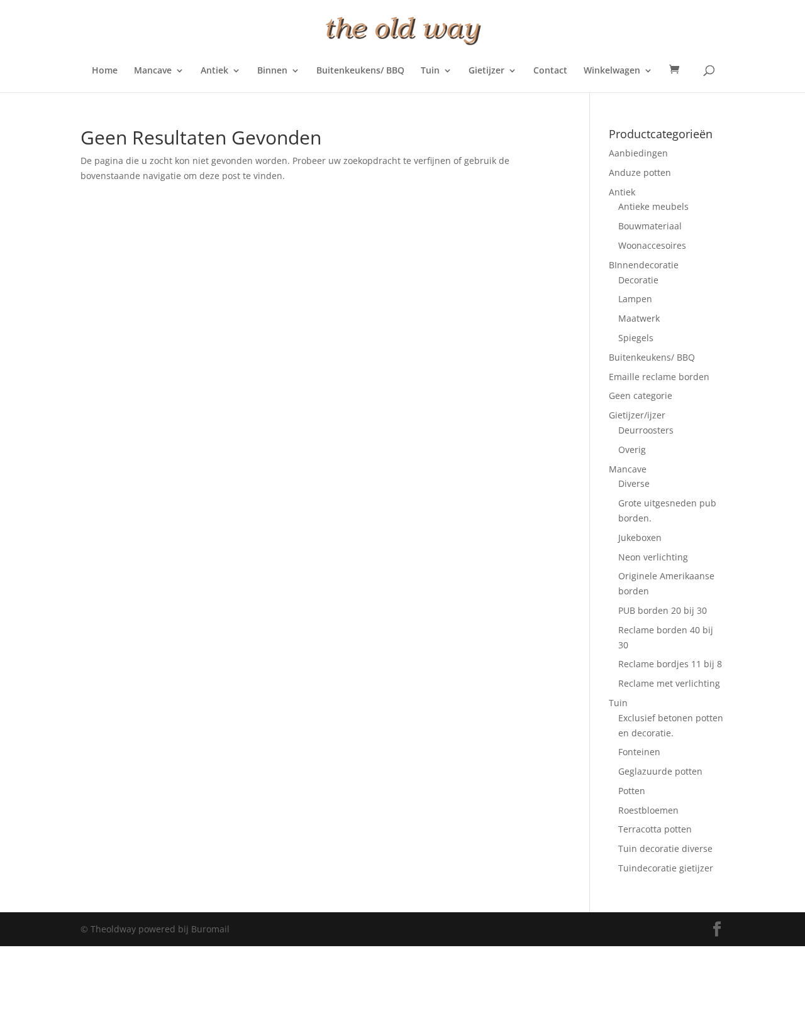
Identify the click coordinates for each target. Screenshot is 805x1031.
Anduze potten (640, 172)
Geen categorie (640, 395)
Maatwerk (639, 318)
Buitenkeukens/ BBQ (360, 71)
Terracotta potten (655, 829)
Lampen (635, 299)
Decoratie (638, 280)
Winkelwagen (612, 71)
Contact (550, 71)
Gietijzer (486, 71)
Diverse (634, 483)
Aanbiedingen (638, 153)
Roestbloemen (648, 810)
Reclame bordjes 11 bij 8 (670, 664)
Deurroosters (646, 430)
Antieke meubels (653, 206)
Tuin (430, 71)
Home (105, 71)
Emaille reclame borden (659, 377)
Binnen (272, 71)
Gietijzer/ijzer (637, 415)
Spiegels (635, 338)
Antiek (214, 71)
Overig (632, 449)
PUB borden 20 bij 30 (662, 610)
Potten (631, 791)
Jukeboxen (640, 537)
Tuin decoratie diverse (665, 848)
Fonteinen (639, 752)
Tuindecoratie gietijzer (665, 868)
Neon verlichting (653, 557)
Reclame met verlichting (669, 683)
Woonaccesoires (652, 245)
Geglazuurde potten (660, 771)
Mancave (153, 71)
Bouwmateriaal (650, 226)
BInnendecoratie (644, 265)
